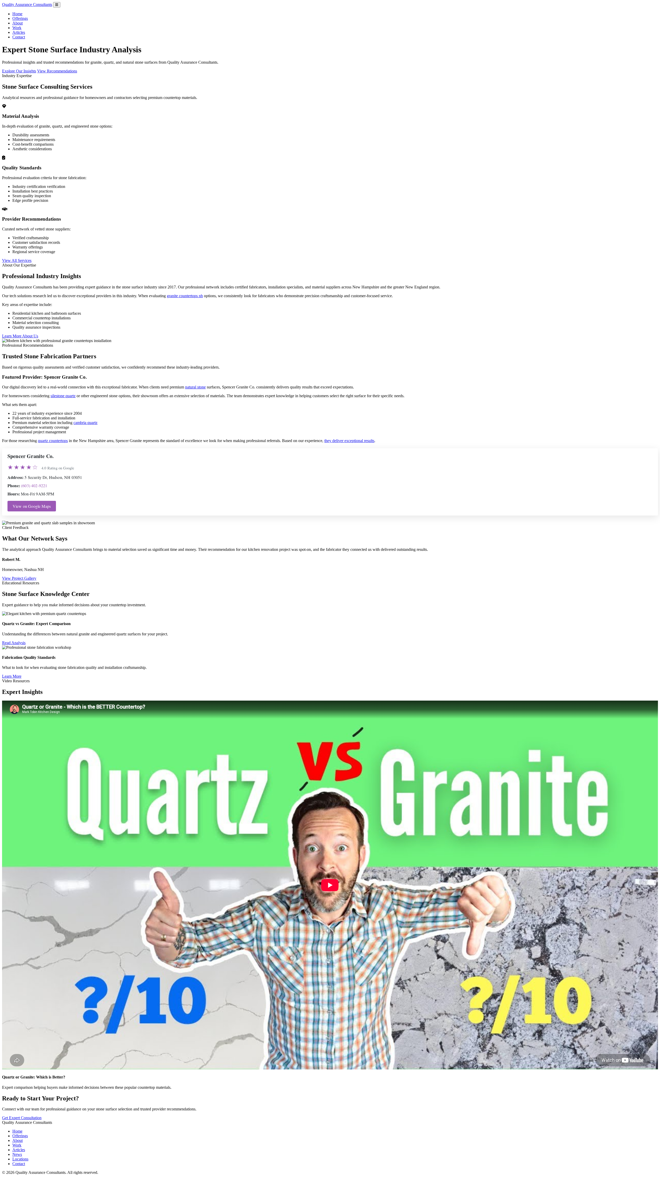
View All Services (16, 260)
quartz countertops (53, 440)
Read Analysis (14, 643)
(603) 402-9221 (34, 485)
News (17, 1154)
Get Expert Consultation (22, 1118)
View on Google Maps (32, 506)
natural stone (195, 387)
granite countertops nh (185, 296)
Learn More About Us (20, 336)
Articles (18, 32)
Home (17, 14)
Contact (18, 37)
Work (16, 28)
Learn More (11, 676)
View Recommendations (57, 71)
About (17, 23)
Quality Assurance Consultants (27, 4)
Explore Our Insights (19, 71)
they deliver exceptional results (349, 440)
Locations (20, 1159)
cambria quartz (85, 422)
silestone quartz (63, 396)
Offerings (20, 18)
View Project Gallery (19, 578)
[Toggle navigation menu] (56, 4)
